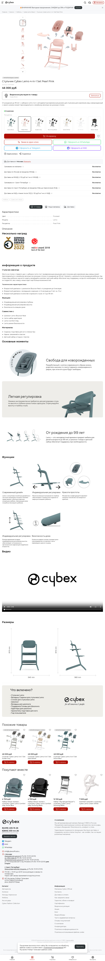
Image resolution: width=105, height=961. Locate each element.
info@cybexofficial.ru (12, 851)
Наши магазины (54, 207)
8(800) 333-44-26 (10, 831)
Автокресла (6, 889)
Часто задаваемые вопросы (65, 918)
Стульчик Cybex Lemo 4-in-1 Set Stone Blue (65, 757)
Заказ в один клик (30, 142)
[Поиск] (85, 2)
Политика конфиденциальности (66, 929)
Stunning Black (52, 129)
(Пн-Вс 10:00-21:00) (24, 869)
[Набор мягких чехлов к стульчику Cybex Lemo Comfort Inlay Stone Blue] (14, 785)
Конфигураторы (60, 926)
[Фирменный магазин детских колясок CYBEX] (9, 2)
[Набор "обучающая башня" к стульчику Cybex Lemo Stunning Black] (65, 785)
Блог (56, 912)
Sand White (66, 129)
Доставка (70, 207)
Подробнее (14, 96)
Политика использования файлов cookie (69, 932)
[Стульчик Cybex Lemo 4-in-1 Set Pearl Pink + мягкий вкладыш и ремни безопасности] (56, 45)
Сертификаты (59, 903)
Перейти (78, 7)
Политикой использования (53, 948)
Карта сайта (70, 940)
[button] (28, 45)
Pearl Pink (24, 129)
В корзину (51, 136)
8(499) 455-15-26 (10, 828)
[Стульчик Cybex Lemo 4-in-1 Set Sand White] (39, 740)
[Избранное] (98, 136)
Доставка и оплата (61, 895)
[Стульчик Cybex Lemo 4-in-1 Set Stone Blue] (65, 740)
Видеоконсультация (62, 906)
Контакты (58, 892)
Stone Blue (10, 129)
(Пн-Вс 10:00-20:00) (18, 858)
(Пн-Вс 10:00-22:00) (20, 856)
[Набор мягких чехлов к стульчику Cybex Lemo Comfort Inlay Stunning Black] (39, 785)
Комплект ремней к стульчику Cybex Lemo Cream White (90, 802)
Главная (4, 12)
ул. (6, 862)
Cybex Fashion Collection (11, 903)
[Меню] (2, 2)
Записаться (95, 96)
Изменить (27, 161)
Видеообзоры (60, 915)
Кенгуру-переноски (9, 895)
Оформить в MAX (78, 148)
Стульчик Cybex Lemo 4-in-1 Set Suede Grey (13, 757)
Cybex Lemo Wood (29, 12)
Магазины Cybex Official (63, 889)
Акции (57, 909)
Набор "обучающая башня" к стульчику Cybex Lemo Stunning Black (64, 803)
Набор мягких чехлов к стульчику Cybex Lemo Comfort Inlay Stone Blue (13, 803)
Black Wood (94, 129)
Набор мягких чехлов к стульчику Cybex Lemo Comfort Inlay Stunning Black (39, 803)
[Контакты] (89, 2)
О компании (59, 923)
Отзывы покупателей (62, 921)
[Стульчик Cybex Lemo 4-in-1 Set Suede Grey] (14, 740)
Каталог (11, 12)
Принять (80, 947)
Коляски (5, 892)
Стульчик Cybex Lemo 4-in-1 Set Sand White (39, 757)
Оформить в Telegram (29, 148)
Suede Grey (38, 129)
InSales (66, 942)
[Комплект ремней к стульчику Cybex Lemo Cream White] (91, 785)
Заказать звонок (9, 836)
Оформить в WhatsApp (79, 142)
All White (80, 129)
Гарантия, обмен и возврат (64, 900)
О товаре (37, 207)
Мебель (19, 12)
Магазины (99, 2)
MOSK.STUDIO (48, 942)
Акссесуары (6, 900)
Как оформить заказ (62, 898)
